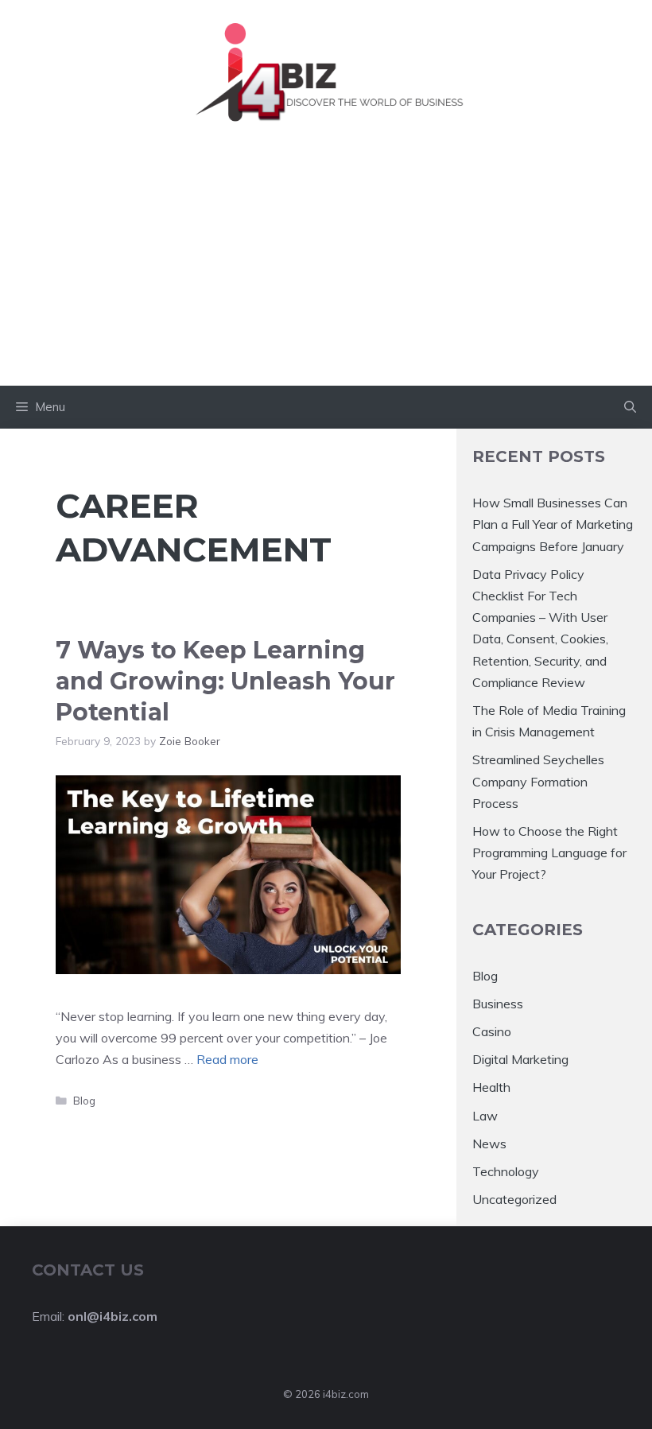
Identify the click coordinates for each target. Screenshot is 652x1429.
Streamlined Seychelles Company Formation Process (538, 780)
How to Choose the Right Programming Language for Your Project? (549, 852)
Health (491, 1087)
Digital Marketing (520, 1059)
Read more (227, 1059)
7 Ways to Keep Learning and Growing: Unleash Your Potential (225, 681)
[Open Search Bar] (630, 407)
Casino (491, 1031)
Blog (84, 1100)
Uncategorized (514, 1199)
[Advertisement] (326, 266)
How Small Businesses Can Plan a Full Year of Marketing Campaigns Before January (552, 524)
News (489, 1143)
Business (497, 1004)
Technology (505, 1171)
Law (485, 1116)
